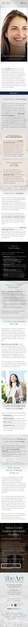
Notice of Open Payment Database (18, 617)
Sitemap (15, 615)
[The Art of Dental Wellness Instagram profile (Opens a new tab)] (15, 605)
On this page (13, 93)
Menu (24, 3)
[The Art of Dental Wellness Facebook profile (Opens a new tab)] (12, 605)
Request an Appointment (10, 565)
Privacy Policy (23, 615)
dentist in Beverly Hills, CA (15, 125)
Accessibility (8, 616)
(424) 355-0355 (6, 568)
